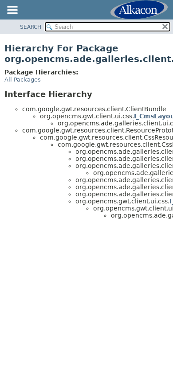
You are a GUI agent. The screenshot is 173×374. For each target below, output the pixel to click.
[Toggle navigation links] (12, 10)
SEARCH (30, 27)
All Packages (22, 79)
